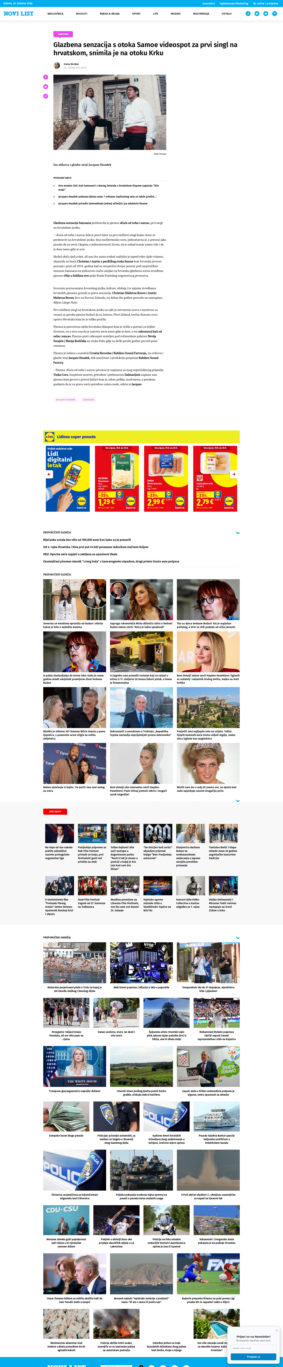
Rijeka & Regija (110, 13)
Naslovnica (55, 13)
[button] (234, 474)
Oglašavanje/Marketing (234, 3)
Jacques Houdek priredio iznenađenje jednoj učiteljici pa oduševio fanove (103, 203)
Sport (136, 13)
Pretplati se (253, 1356)
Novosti (81, 13)
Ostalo (227, 13)
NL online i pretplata (265, 3)
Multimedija (201, 13)
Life (155, 13)
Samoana (88, 399)
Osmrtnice (208, 3)
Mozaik (175, 13)
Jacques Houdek (65, 399)
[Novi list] (18, 13)
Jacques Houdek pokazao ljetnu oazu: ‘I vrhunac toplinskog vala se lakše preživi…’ (107, 196)
